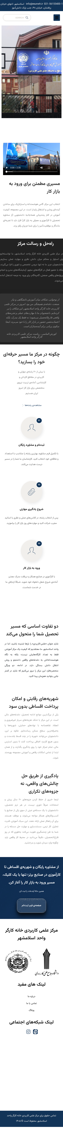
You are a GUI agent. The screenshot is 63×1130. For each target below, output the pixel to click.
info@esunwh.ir (34, 4)
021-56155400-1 (53, 4)
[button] (58, 72)
